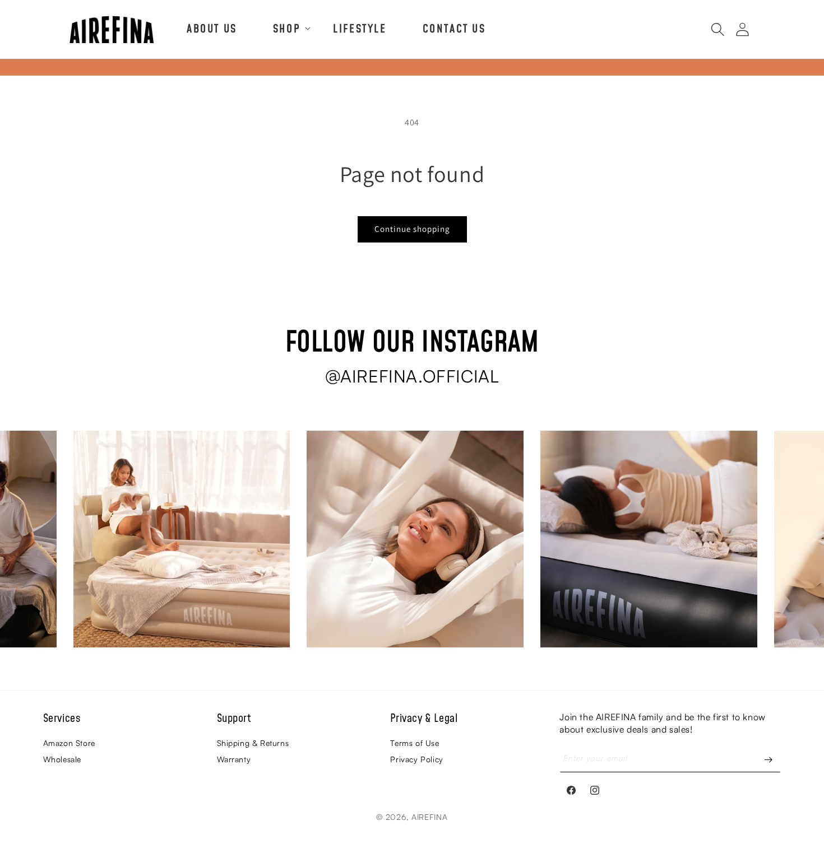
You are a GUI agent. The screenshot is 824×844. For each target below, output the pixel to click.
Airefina (429, 817)
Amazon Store (69, 743)
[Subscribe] (768, 760)
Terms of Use (414, 743)
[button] (285, 28)
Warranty (234, 759)
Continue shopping (412, 228)
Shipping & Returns (253, 743)
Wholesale (62, 759)
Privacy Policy (416, 759)
